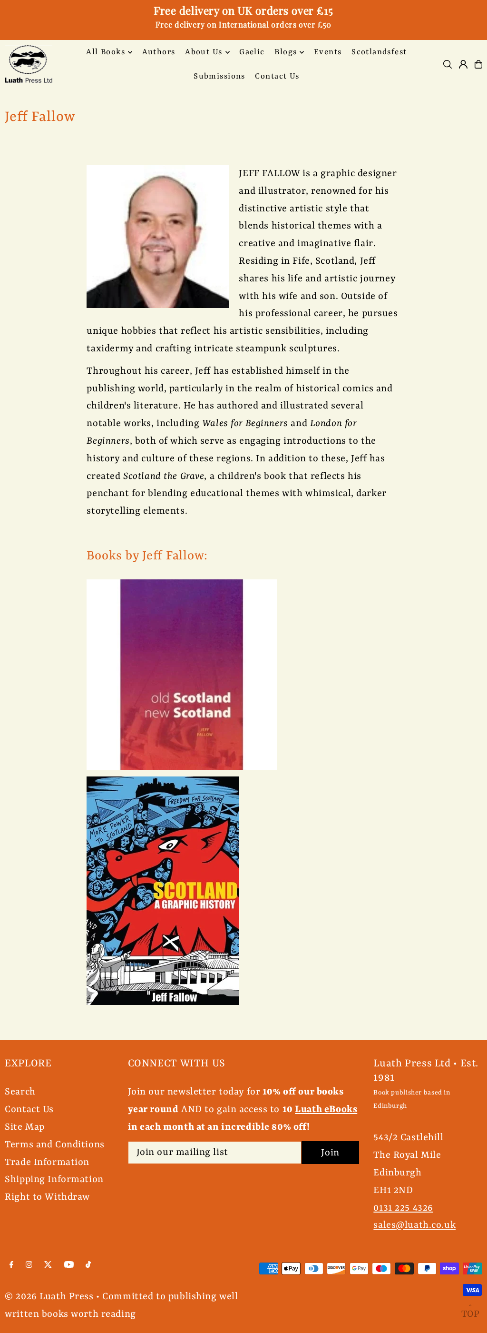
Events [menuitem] (328, 52)
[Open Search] (447, 64)
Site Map (25, 1127)
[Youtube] (69, 1265)
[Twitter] (48, 1265)
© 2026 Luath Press (49, 1296)
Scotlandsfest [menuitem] (379, 52)
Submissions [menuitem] (219, 76)
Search (20, 1091)
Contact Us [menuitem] (277, 76)
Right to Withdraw (47, 1197)
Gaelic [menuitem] (252, 52)
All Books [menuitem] (105, 52)
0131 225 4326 (403, 1208)
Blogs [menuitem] (285, 52)
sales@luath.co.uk (414, 1225)
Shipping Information (54, 1179)
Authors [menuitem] (158, 52)
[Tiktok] (88, 1265)
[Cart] (478, 64)
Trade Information (47, 1162)
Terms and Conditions (55, 1144)
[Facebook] (11, 1265)
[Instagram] (29, 1265)
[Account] (463, 64)
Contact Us (29, 1109)
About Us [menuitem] (203, 52)
